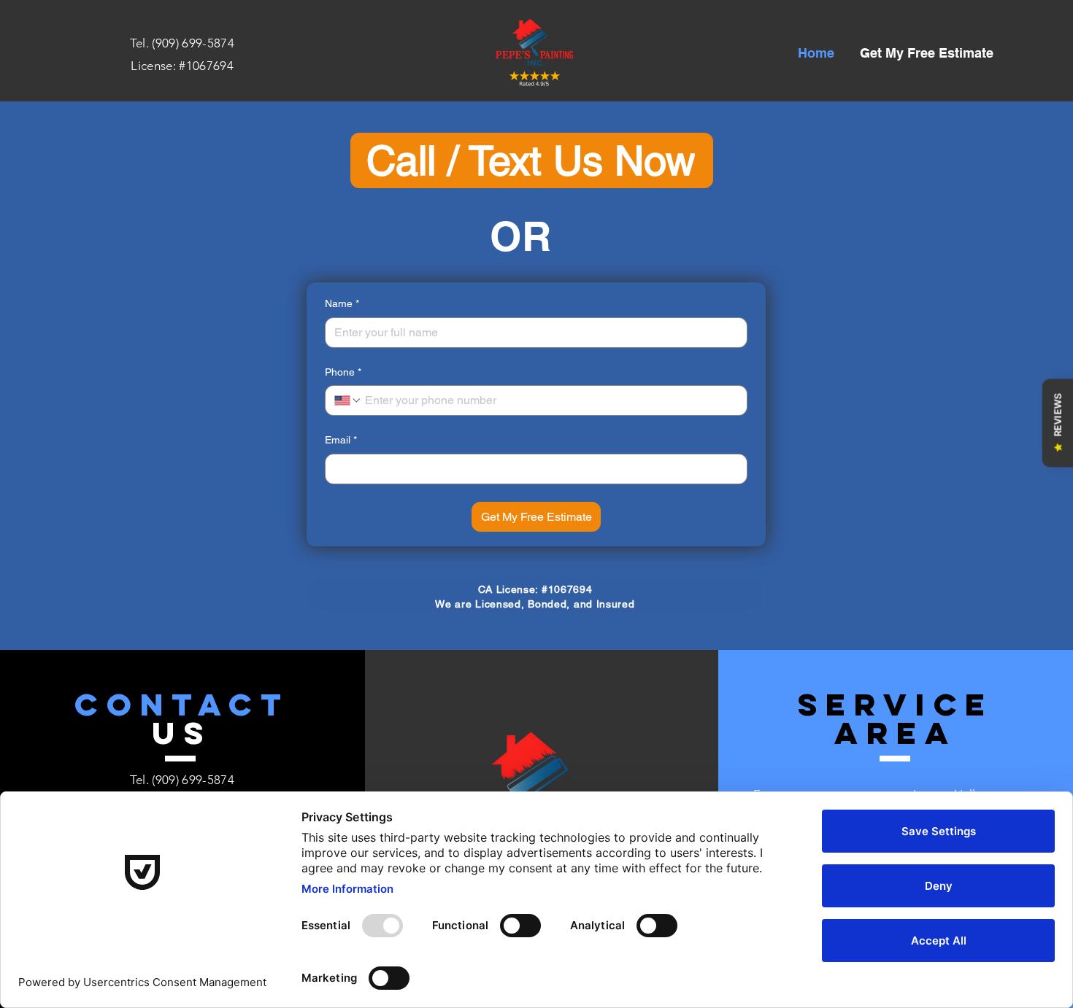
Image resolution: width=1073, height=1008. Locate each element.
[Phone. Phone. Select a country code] (348, 400)
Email (341, 440)
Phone (343, 372)
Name (342, 303)
